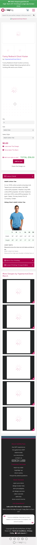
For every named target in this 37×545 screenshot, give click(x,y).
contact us (18, 458)
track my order (18, 467)
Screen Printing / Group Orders (17, 265)
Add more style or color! (11, 157)
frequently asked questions (18, 475)
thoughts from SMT (18, 450)
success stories (18, 455)
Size (4, 127)
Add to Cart (18, 161)
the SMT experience (18, 447)
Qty (4, 119)
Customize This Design (11, 146)
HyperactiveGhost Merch (13, 59)
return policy (18, 473)
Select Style (6, 134)
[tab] (18, 176)
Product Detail (10, 176)
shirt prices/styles (18, 488)
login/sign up (18, 470)
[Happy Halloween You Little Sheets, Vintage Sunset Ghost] (18, 368)
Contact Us (27, 506)
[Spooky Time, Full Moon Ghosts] (18, 317)
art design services (19, 491)
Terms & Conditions (19, 531)
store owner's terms (18, 499)
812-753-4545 (16, 506)
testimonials (18, 452)
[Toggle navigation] (34, 10)
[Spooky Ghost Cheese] (18, 291)
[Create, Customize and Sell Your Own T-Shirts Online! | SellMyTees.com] (7, 10)
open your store (18, 483)
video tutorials (18, 494)
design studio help (19, 486)
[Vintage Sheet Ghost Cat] (18, 419)
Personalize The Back (11, 150)
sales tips (18, 496)
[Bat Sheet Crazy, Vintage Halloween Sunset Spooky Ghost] (18, 393)
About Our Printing (13, 260)
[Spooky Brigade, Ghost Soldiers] (18, 342)
